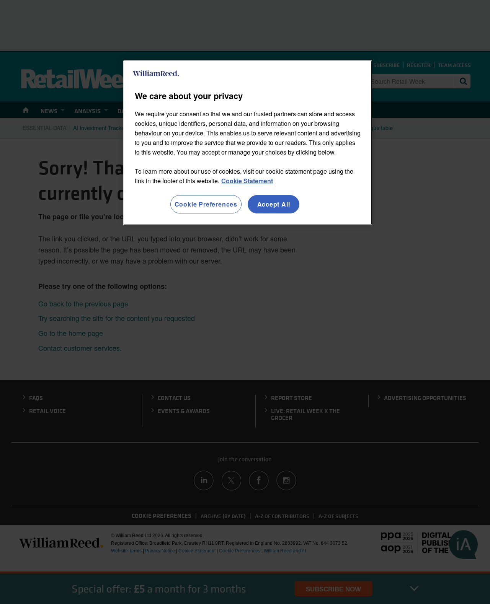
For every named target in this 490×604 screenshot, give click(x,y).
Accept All (273, 204)
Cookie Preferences (206, 204)
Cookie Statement (247, 180)
